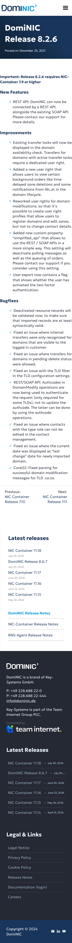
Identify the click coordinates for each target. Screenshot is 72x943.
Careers (14, 897)
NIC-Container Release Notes (33, 624)
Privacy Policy (19, 857)
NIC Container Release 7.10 (17, 496)
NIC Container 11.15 (24, 594)
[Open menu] (65, 8)
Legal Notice (18, 847)
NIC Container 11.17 (24, 572)
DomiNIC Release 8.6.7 (27, 561)
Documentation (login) (27, 887)
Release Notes (20, 877)
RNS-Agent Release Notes (30, 635)
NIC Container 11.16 (24, 583)
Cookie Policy (19, 867)
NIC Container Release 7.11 (55, 496)
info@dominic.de (21, 700)
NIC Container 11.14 (24, 812)
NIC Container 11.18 (24, 550)
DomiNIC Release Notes (29, 613)
